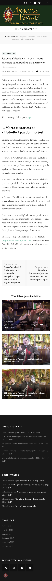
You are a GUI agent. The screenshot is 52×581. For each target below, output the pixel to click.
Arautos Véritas (26, 12)
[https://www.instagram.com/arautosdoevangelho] (13, 567)
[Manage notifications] (6, 575)
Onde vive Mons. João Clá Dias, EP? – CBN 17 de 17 (22, 432)
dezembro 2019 (8, 538)
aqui (29, 117)
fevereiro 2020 (7, 529)
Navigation (27, 29)
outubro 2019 (7, 546)
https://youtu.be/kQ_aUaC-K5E (17, 240)
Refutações (9, 54)
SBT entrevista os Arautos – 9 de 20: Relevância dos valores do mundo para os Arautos (24, 394)
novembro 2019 (8, 542)
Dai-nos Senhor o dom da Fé (25, 506)
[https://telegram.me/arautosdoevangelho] (21, 567)
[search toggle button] (48, 3)
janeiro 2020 (6, 534)
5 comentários (44, 71)
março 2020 (6, 525)
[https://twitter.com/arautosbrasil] (29, 567)
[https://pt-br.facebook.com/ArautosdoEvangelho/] (5, 567)
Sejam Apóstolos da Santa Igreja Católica (30, 480)
